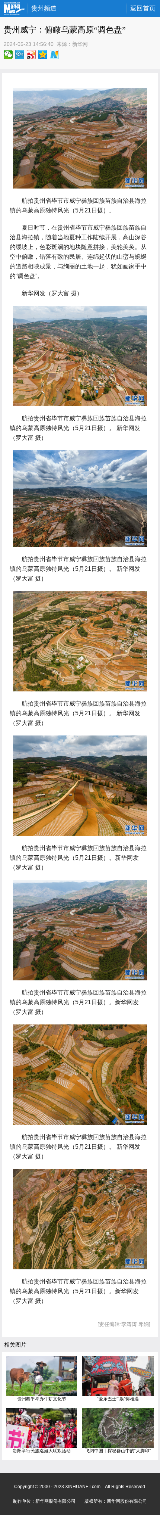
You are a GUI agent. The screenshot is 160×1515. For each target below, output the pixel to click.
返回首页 (143, 8)
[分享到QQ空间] (43, 54)
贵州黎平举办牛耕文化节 (41, 1399)
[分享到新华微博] (54, 54)
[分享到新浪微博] (31, 54)
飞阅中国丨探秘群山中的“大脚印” (118, 1450)
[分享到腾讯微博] (20, 54)
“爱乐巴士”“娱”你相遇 (118, 1399)
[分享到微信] (8, 54)
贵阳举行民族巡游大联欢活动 (42, 1450)
